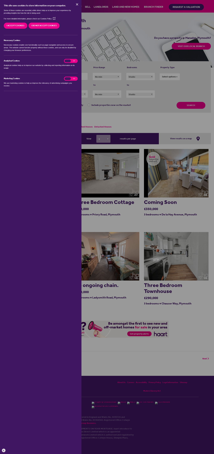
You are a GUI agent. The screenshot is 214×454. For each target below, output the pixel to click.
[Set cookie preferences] (6, 447)
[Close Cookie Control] (77, 4)
